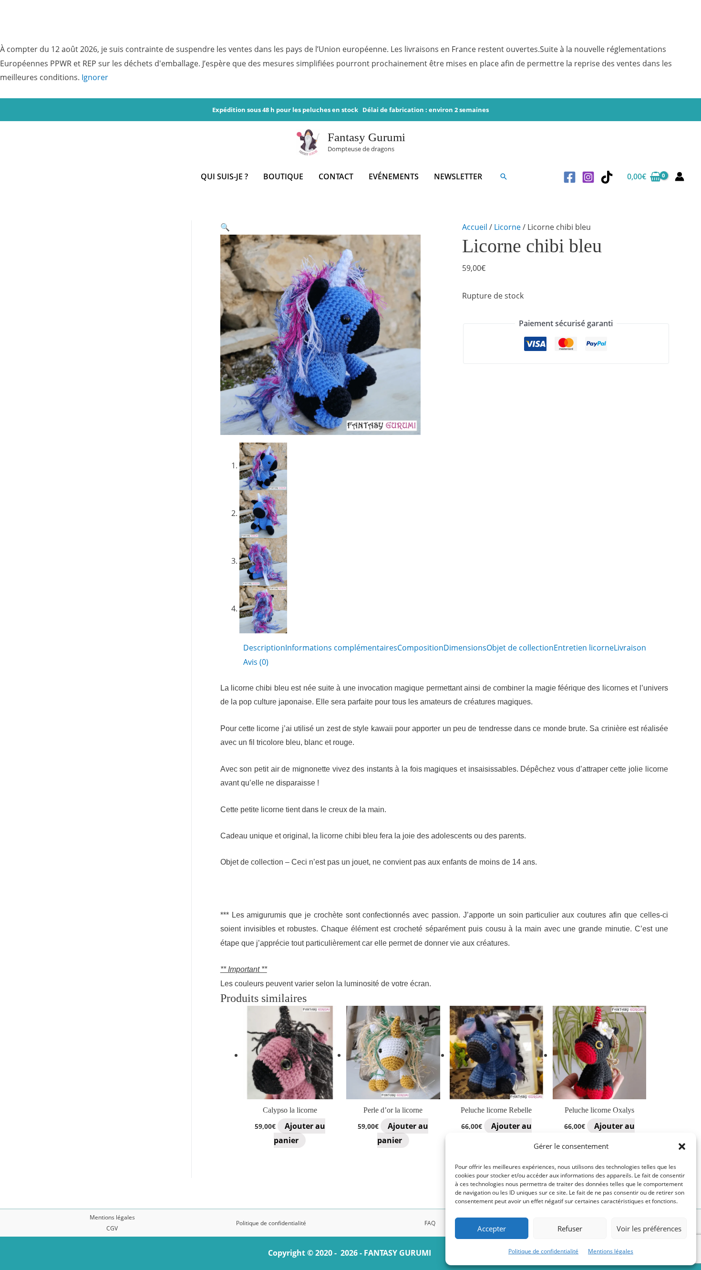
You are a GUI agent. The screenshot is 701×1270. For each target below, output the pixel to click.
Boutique (283, 176)
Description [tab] (264, 647)
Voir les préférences (649, 1228)
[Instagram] (588, 177)
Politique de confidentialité (543, 1251)
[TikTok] (606, 177)
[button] (682, 1146)
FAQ (429, 1223)
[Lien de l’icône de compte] (679, 176)
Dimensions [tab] (464, 647)
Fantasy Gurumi (366, 137)
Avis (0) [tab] (255, 662)
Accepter (491, 1228)
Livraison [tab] (630, 647)
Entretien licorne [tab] (584, 647)
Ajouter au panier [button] (299, 1133)
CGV (112, 1228)
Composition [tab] (420, 647)
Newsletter (458, 176)
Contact (336, 176)
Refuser (569, 1228)
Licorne (507, 227)
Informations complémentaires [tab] (341, 647)
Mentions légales (610, 1251)
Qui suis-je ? (224, 176)
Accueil (474, 227)
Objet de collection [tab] (520, 647)
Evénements (394, 176)
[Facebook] (569, 177)
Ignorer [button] (95, 77)
